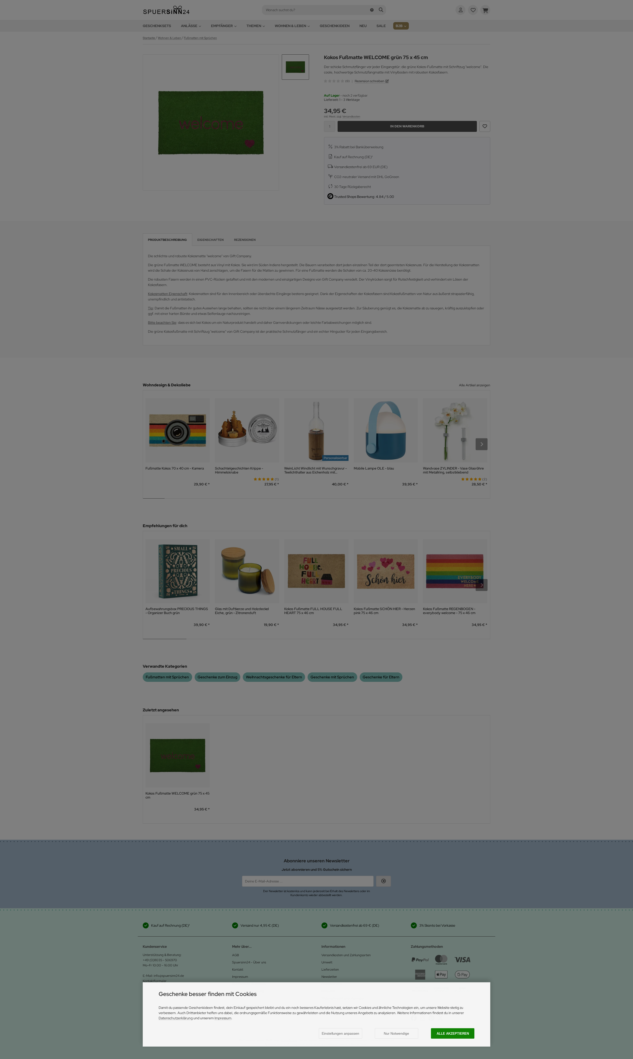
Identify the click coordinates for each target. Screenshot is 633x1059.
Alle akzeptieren (453, 1033)
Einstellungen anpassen (340, 1033)
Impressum (222, 1018)
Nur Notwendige (396, 1033)
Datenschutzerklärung (176, 1018)
